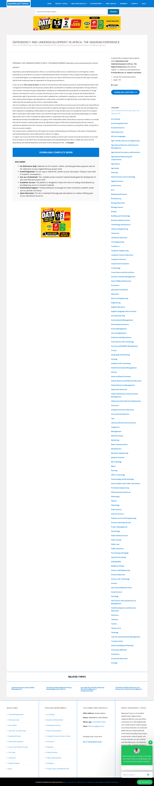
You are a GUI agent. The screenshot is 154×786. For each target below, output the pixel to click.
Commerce (115, 246)
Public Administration (119, 536)
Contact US (74, 782)
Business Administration (120, 220)
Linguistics (115, 427)
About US (67, 782)
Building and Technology (120, 216)
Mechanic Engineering (119, 453)
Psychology (115, 531)
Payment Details (13, 763)
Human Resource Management (123, 385)
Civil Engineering (117, 242)
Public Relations (117, 549)
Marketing (115, 440)
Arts (112, 190)
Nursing (114, 470)
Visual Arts (115, 654)
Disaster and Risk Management (123, 277)
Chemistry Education (119, 238)
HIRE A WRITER (111, 3)
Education (50, 747)
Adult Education (117, 132)
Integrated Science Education (122, 410)
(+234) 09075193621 (99, 722)
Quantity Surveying (118, 557)
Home (15, 45)
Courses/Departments (16, 714)
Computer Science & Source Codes (58, 736)
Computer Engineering (119, 251)
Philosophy (115, 497)
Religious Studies (117, 566)
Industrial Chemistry (119, 389)
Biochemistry (116, 199)
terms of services (94, 782)
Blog (10, 769)
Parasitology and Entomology (122, 479)
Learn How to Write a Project (18, 747)
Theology (114, 632)
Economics (50, 742)
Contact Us (12, 758)
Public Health (116, 540)
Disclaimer (104, 782)
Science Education (118, 575)
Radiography (116, 562)
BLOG (144, 3)
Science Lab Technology (120, 579)
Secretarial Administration (121, 588)
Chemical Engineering (119, 229)
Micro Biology (116, 462)
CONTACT (134, 3)
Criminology (115, 268)
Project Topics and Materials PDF (58, 769)
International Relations (120, 414)
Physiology (115, 505)
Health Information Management (124, 368)
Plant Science (116, 510)
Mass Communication (119, 444)
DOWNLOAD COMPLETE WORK (56, 152)
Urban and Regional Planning (122, 645)
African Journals (13, 720)
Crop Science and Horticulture (122, 272)
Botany (114, 212)
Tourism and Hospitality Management (125, 637)
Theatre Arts (116, 628)
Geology (114, 359)
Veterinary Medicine (119, 650)
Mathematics (116, 449)
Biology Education (118, 203)
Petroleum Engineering (120, 488)
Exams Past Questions (15, 742)
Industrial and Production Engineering (126, 401)
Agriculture (115, 164)
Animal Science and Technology (123, 177)
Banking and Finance (119, 194)
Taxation (114, 619)
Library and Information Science (123, 423)
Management (116, 431)
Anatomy (114, 173)
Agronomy (115, 168)
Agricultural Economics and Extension (125, 152)
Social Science (116, 592)
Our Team (11, 752)
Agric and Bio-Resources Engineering (125, 141)
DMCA (117, 782)
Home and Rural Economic (121, 376)
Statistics (115, 615)
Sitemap (111, 782)
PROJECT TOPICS (61, 3)
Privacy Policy (83, 782)
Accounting (115, 119)
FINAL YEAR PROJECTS (78, 3)
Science (114, 583)
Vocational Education (119, 659)
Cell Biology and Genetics (121, 225)
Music (113, 466)
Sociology (115, 596)
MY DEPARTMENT (96, 3)
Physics (114, 501)
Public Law (115, 544)
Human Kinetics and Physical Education (126, 381)
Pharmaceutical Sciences (121, 492)
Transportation (117, 641)
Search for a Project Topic (17, 731)
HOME (49, 3)
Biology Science (117, 207)
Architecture (116, 186)
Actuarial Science (118, 128)
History (114, 372)
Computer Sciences (118, 259)
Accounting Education (119, 123)
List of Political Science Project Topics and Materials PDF (37, 45)
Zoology (114, 663)
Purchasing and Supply (119, 553)
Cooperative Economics (120, 264)
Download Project (14, 736)
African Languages (118, 136)
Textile (114, 624)
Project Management (119, 527)
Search (113, 12)
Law (112, 418)
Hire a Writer (12, 725)
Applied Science (117, 181)
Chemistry (115, 233)
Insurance (115, 405)
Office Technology (118, 475)
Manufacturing (117, 436)
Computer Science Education (122, 255)
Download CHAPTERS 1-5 (125, 92)
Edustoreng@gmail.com (96, 726)
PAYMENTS (123, 3)
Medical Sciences (117, 457)
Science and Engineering (120, 570)
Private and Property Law (121, 523)
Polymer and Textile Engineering (123, 518)
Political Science (117, 514)
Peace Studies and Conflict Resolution (125, 483)
